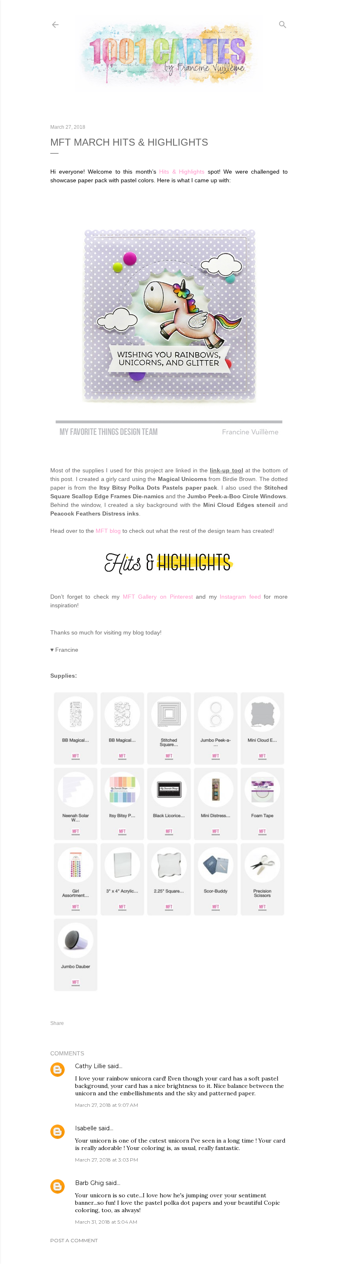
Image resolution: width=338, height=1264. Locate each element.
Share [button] (57, 1023)
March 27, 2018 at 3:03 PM (106, 1160)
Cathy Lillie (90, 1066)
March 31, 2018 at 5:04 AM (106, 1222)
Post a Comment (74, 1240)
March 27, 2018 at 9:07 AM (106, 1105)
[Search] (283, 23)
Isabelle (86, 1128)
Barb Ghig (89, 1183)
